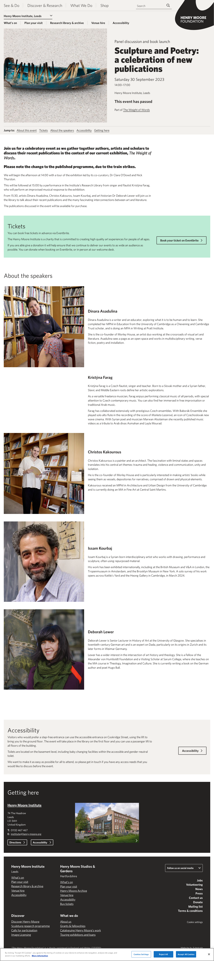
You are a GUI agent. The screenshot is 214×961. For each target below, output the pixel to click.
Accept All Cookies (186, 954)
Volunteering (194, 884)
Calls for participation (24, 930)
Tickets (43, 130)
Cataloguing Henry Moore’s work (80, 930)
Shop (104, 5)
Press (199, 893)
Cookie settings (195, 922)
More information (40, 956)
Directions (15, 842)
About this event (27, 130)
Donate (198, 902)
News (199, 889)
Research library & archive (67, 23)
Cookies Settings (141, 954)
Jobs (200, 880)
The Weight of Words (136, 109)
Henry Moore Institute (25, 805)
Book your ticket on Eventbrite (179, 240)
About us (65, 921)
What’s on (10, 23)
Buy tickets (66, 904)
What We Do (81, 5)
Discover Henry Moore (25, 921)
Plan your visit (33, 23)
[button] (107, 824)
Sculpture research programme (30, 926)
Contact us (196, 897)
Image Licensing (21, 934)
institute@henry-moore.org (26, 833)
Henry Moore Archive (73, 890)
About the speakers (62, 130)
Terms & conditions (190, 910)
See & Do (11, 5)
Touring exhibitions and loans (78, 934)
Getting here (101, 130)
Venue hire (98, 23)
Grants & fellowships (72, 926)
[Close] (209, 954)
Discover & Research (44, 5)
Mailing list (195, 906)
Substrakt (198, 947)
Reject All (163, 954)
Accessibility (121, 23)
